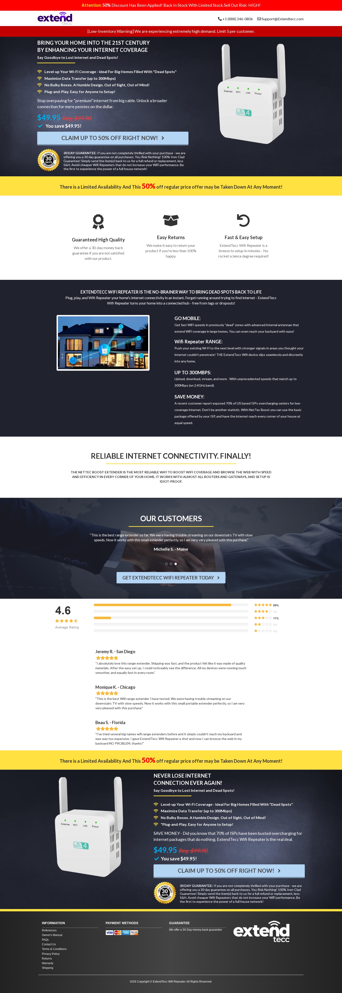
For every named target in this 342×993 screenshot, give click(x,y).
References (49, 930)
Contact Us (49, 944)
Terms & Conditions (54, 949)
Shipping (47, 968)
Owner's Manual (52, 935)
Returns (47, 958)
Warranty (47, 963)
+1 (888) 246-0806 (237, 19)
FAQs (45, 939)
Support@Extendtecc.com (283, 19)
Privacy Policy (51, 954)
